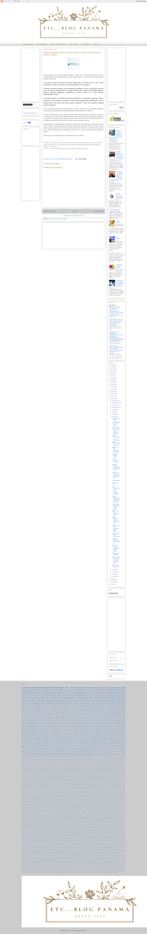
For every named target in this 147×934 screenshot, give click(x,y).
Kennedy (39, 709)
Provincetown (51, 836)
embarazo (54, 754)
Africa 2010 (37, 700)
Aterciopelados (92, 765)
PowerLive (119, 746)
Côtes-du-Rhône (49, 712)
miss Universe (122, 754)
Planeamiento (54, 723)
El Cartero (86, 787)
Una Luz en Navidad (107, 751)
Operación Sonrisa (87, 829)
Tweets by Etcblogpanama (30, 113)
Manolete (47, 818)
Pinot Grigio (32, 702)
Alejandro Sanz (37, 762)
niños (100, 695)
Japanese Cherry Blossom (118, 804)
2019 (112, 382)
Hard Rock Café (73, 739)
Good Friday (116, 796)
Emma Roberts (64, 788)
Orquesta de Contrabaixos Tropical (28, 830)
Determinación (24, 784)
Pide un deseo (100, 833)
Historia (108, 704)
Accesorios (69, 759)
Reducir (47, 748)
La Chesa (59, 810)
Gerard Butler (122, 737)
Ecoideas (53, 692)
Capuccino (60, 773)
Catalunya (90, 717)
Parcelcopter (66, 832)
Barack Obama (80, 767)
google (123, 687)
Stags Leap (80, 750)
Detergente (123, 782)
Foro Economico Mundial (103, 793)
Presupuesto (112, 835)
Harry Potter (80, 739)
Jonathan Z (106, 805)
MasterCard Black (103, 698)
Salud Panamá (121, 714)
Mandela (34, 818)
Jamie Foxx (101, 804)
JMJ (34, 804)
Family (115, 718)
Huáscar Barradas (87, 801)
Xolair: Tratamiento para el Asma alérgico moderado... (116, 490)
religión (30, 691)
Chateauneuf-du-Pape (27, 734)
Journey (53, 807)
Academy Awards (90, 728)
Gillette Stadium (48, 796)
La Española (69, 810)
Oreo (109, 829)
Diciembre (42, 784)
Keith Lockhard (101, 808)
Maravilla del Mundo (73, 818)
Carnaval (46, 704)
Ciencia (97, 702)
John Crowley (84, 805)
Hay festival (80, 799)
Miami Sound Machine (39, 822)
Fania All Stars (112, 790)
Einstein (82, 787)
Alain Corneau (77, 760)
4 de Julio (85, 715)
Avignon (109, 765)
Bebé (39, 692)
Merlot (39, 706)
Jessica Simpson (57, 805)
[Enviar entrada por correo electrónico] (76, 159)
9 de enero (87, 757)
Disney (82, 784)
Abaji (42, 759)
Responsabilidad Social (59, 706)
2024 (112, 370)
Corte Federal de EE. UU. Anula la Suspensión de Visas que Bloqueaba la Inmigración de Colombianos (116, 322)
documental (65, 726)
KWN (89, 700)
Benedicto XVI (93, 711)
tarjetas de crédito (43, 728)
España (30, 692)
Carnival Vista (66, 732)
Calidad (99, 771)
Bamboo (37, 767)
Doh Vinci (102, 784)
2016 (112, 389)
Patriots (123, 700)
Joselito (27, 807)
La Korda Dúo (90, 810)
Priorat (123, 746)
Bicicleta (44, 731)
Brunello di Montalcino (107, 711)
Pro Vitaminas (32, 836)
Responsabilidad (88, 723)
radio (36, 756)
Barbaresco (85, 767)
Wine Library (78, 753)
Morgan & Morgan (84, 824)
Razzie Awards (72, 838)
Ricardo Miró (69, 748)
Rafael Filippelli (25, 838)
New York (60, 703)
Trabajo (33, 698)
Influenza (100, 739)
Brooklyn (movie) (100, 770)
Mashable (100, 819)
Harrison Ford (62, 799)
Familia (71, 687)
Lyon (36, 816)
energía (75, 726)
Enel (83, 704)
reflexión (24, 705)
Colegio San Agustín (83, 777)
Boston (82, 694)
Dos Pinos (53, 736)
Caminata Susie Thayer (36, 773)
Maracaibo (67, 818)
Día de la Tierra (77, 736)
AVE (38, 759)
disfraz (50, 754)
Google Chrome (37, 798)
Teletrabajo (35, 715)
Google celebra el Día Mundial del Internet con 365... (116, 498)
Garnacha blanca (56, 720)
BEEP (120, 765)
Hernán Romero (103, 799)
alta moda (97, 753)
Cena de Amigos (57, 698)
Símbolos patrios (106, 750)
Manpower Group (80, 691)
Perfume (58, 709)
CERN (63, 771)
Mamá (96, 698)
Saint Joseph (114, 748)
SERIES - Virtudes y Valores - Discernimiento (116, 520)
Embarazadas (25, 692)
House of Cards (78, 801)
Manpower (35, 692)
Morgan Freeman (86, 743)
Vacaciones (121, 689)
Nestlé (25, 827)
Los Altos (46, 815)
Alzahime (95, 762)
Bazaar (111, 767)
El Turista (32, 788)
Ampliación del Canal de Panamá (38, 729)
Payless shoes (25, 702)
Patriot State (41, 746)
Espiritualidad (82, 698)
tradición (81, 715)
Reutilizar (116, 714)
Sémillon (123, 723)
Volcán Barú (57, 753)
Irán (22, 804)
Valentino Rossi (87, 725)
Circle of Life (105, 776)
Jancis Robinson (110, 804)
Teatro (86, 709)
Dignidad (68, 784)
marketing (70, 694)
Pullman (67, 836)
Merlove (23, 822)
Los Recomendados (120, 704)
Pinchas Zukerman (80, 746)
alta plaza (102, 753)
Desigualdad (112, 782)
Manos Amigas (52, 818)
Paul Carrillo (47, 746)
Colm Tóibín (106, 777)
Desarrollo (38, 736)
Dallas (107, 734)
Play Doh (28, 835)
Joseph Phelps (32, 807)
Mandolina (39, 818)
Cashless (29, 774)
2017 (112, 386)
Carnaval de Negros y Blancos (50, 732)
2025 (112, 368)
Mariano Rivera (112, 818)
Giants (36, 796)
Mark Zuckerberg (31, 743)
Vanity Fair (31, 753)
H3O (27, 799)
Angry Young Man (61, 763)
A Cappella (100, 757)
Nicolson (67, 827)
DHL (74, 704)
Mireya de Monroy (91, 822)
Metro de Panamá (31, 822)
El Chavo (90, 787)
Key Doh (117, 808)
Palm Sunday (115, 830)
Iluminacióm (64, 802)
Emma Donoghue (58, 788)
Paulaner (107, 832)
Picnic (96, 833)
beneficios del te (33, 726)
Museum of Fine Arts (100, 743)
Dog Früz (98, 784)
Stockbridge (82, 709)
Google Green (48, 798)
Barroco (95, 767)
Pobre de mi (110, 746)
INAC (26, 695)
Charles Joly (119, 774)
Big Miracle (62, 768)
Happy (44, 799)
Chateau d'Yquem (112, 717)
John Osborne (90, 805)
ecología (102, 689)
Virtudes (75, 689)
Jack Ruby (59, 804)
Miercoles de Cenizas (67, 822)
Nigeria (72, 827)
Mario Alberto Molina (40, 819)
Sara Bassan (30, 750)
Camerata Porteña (94, 731)
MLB (50, 816)
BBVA (117, 765)
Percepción (38, 833)
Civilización (110, 776)
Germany (23, 796)
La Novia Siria (101, 810)
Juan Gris (78, 807)
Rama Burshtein (49, 838)
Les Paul (54, 813)
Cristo (91, 734)
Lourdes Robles (75, 815)
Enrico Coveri (92, 788)
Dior (71, 784)
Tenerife (39, 725)
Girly (34, 739)
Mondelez (43, 824)
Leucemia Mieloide (50, 714)
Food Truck (74, 793)
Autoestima (58, 711)
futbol (66, 694)
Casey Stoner (24, 774)
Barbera (89, 767)
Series (40, 687)
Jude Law (97, 807)
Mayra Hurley (46, 821)
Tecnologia (29, 715)
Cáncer (68, 698)
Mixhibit (107, 822)
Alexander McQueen (113, 728)
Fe (118, 718)
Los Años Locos (57, 815)
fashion (29, 694)
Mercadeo (106, 821)
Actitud (79, 759)
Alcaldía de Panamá (113, 760)
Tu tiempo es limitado (66, 725)
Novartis (110, 700)
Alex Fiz (45, 762)
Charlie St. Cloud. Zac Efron (36, 776)
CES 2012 (73, 731)
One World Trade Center (79, 829)
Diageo (96, 689)
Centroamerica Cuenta (74, 774)
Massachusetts (88, 694)
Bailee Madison (28, 767)
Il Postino (59, 802)
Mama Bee (24, 818)
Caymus (60, 774)
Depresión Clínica (31, 736)
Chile (47, 708)
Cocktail (50, 777)
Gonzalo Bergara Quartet (74, 720)
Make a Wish (97, 816)
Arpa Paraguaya (45, 765)
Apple (52, 697)
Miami (66, 743)
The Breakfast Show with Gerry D (44, 751)
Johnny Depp (58, 740)
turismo (40, 689)
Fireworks (52, 793)
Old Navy (40, 745)
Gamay (93, 708)
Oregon (106, 829)
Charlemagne (104, 732)
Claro (32, 712)
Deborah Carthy (86, 782)
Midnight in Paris (59, 822)
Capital (111, 731)
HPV (34, 799)
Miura (105, 822)
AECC (121, 757)
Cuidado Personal (70, 700)
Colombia (35, 689)
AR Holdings (32, 759)
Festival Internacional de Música (103, 791)
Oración (60, 745)
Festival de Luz (122, 791)
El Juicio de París (106, 787)
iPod (81, 754)
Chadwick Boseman (99, 774)
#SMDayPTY (104, 756)
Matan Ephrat (112, 819)
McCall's (50, 821)
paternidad (122, 726)
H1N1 (24, 799)
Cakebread (85, 771)
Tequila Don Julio (26, 751)
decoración (34, 754)
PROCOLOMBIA (121, 697)
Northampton (32, 745)
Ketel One (113, 695)
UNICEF (100, 751)
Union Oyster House (116, 751)
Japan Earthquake (38, 714)
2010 (112, 582)
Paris (53, 706)
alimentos (98, 692)
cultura (54, 689)
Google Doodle (64, 692)
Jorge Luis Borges (112, 805)
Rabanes (95, 836)
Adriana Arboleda (119, 759)
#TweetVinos (77, 694)
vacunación (83, 756)
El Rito (123, 787)
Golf (66, 739)
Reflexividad (105, 838)
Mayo (42, 821)
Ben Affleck (39, 768)
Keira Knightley (95, 808)
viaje (89, 691)
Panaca (27, 832)
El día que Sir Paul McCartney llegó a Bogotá (115, 528)
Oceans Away (31, 829)
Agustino (60, 760)
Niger (70, 827)
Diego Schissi (46, 784)
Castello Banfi (84, 717)
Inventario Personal (101, 802)
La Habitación (84, 810)
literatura (118, 709)
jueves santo (93, 726)
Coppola (65, 779)
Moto (104, 722)
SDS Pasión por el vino (104, 748)
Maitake (92, 816)
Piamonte (83, 833)
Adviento (97, 728)
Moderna (123, 822)
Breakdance (81, 770)
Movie (42, 706)
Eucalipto (70, 790)
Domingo (82, 718)
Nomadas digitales (80, 827)
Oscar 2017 (65, 830)
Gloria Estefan (54, 739)
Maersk (82, 816)
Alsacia (74, 762)
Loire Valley (75, 742)
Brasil (44, 708)
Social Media (49, 702)
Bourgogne (54, 731)
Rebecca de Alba (85, 838)
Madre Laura (78, 816)
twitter (31, 705)
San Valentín (29, 697)
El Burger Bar (99, 718)
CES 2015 (74, 717)
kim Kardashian (71, 715)
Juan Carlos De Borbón (59, 807)
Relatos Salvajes (122, 838)
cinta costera (95, 695)
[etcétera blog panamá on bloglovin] (116, 670)
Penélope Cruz (33, 833)
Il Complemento (54, 802)
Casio (43, 774)
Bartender (99, 767)
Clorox (50, 734)
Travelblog (81, 751)
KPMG (59, 808)
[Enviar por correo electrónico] (79, 159)
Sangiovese (42, 702)
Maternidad (48, 694)
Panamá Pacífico (121, 745)
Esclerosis (33, 790)
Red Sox (76, 723)
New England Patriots (51, 703)
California (103, 771)
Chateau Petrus (121, 732)
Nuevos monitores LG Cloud (115, 461)
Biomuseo (87, 768)
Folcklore (64, 793)
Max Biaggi (27, 821)
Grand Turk (67, 798)
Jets (71, 805)
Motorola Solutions (99, 824)
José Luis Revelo (47, 807)
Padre (110, 745)
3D (54, 728)
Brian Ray (60, 731)
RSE (92, 836)
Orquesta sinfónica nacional (74, 745)
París (92, 714)
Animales (66, 763)
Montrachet (79, 743)
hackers (64, 754)
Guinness (115, 798)
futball (114, 709)
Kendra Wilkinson (93, 740)
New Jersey (38, 827)
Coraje (47, 718)
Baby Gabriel (41, 704)
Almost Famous (69, 762)
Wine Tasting (39, 697)
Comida (64, 698)
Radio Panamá (113, 836)
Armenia (40, 765)
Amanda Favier (100, 762)
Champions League (107, 774)
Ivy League (31, 804)
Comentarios (114, 660)
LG (42, 709)
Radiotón (118, 836)
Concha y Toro (42, 718)
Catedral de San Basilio (49, 774)
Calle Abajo (108, 771)
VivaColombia (47, 753)
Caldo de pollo (95, 771)
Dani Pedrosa (112, 734)
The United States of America (48, 725)
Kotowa (31, 810)
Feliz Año (90, 712)
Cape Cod (87, 702)
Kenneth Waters (112, 808)
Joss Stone (42, 807)
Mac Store (60, 816)
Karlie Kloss (79, 808)
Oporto (93, 829)
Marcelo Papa (91, 818)
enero (114, 576)
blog (99, 703)
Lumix (112, 697)
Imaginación (68, 802)
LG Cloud (53, 810)
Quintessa (89, 836)
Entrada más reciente (49, 211)
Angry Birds (55, 763)
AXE (40, 759)
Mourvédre (92, 743)
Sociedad (60, 750)
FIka (49, 737)
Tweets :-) (96, 44)
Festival (94, 712)
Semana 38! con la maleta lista (115, 535)
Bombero (45, 770)
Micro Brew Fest (72, 743)
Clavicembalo (120, 776)
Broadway (94, 770)
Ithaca (24, 804)
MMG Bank (53, 816)
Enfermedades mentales (119, 736)
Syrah (53, 702)
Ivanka (27, 804)
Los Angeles (51, 815)
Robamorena (82, 748)
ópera (90, 756)
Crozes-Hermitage (97, 734)
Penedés (23, 833)
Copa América (76, 734)
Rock (84, 695)
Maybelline (39, 821)
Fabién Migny (97, 790)
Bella (35, 768)
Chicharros (60, 776)
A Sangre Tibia (78, 728)
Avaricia (29, 717)
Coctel (53, 734)
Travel (71, 702)
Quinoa (85, 836)
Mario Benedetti (48, 819)
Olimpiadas (34, 723)
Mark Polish (59, 819)
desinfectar (39, 754)
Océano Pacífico (45, 829)
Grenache (75, 798)
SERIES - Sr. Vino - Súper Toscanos (116, 444)
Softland (119, 723)
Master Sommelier (106, 819)
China (49, 708)
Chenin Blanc (44, 776)
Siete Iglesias (46, 750)
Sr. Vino (66, 689)
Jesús (41, 722)
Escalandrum (25, 737)
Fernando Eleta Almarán (61, 791)
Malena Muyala (119, 816)
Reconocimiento (96, 838)
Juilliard (63, 740)
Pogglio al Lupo (55, 835)
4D (83, 757)
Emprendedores (106, 718)
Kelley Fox (106, 808)
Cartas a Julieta (118, 221)
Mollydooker (26, 824)
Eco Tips (58, 692)
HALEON (30, 799)
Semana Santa (105, 694)
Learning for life (37, 742)
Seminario (77, 709)
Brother (64, 731)
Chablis (94, 717)
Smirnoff (115, 723)
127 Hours (52, 757)
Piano (74, 746)
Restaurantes (69, 706)
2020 (112, 379)
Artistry (51, 729)
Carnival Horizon (53, 704)
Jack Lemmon (54, 804)
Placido (105, 746)
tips (33, 711)
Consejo (48, 779)
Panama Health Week (33, 832)
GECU (67, 695)
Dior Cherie (74, 784)
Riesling (74, 748)
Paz (72, 703)
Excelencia (79, 790)
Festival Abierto (76, 791)
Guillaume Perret (106, 798)
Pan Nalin (23, 832)
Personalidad (64, 709)
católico (30, 695)
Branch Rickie (73, 770)
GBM (90, 708)
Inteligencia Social (121, 712)
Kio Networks (100, 740)
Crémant (123, 779)
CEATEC (57, 771)
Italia (69, 692)
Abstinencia (64, 759)
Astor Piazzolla (77, 702)
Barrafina (112, 729)
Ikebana (49, 802)
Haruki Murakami (68, 799)
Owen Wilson (78, 830)
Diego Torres (60, 784)
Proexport (24, 689)
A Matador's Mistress (115, 757)
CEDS (61, 771)
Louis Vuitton (69, 815)
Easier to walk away (115, 785)
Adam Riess (83, 759)
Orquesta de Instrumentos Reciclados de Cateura (45, 830)
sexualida (47, 756)
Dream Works (35, 785)
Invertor (110, 802)
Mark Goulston (54, 819)
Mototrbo (105, 824)
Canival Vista (107, 731)
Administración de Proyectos (110, 759)
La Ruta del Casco (117, 810)
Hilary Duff (121, 799)
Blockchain (123, 768)
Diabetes (56, 712)
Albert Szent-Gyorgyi (96, 760)
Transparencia (75, 751)
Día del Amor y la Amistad (93, 697)
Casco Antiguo (122, 773)
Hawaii (76, 799)
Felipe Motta (84, 712)
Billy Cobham (72, 768)
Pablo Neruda (106, 745)
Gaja (88, 737)
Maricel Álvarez (122, 818)
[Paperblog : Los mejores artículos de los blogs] (27, 123)
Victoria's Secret (94, 725)
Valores (48, 689)
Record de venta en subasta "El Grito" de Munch (115, 548)
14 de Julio (56, 757)
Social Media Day (53, 750)
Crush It (116, 779)
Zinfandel (123, 725)
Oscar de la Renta (85, 745)
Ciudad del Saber (28, 718)
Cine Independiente (46, 692)
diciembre (115, 400)
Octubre (29, 723)
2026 (112, 365)
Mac (45, 709)
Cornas (76, 779)
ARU (36, 759)
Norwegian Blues (96, 827)
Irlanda (120, 739)
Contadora (61, 779)
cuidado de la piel (104, 709)
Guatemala (96, 798)
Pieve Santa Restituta (112, 833)
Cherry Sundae (50, 776)
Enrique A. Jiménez (99, 788)
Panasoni (49, 832)
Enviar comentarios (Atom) (77, 215)
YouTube (119, 725)
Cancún (49, 773)
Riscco (79, 703)
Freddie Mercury (116, 793)
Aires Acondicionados (67, 760)
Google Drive (42, 798)
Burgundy (60, 697)
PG (93, 830)
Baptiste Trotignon (72, 767)
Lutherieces (29, 816)
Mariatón (117, 818)
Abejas (53, 759)
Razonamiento (66, 838)
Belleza (81, 689)
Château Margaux (83, 776)
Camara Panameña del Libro (83, 731)
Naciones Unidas (109, 722)
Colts (37, 718)
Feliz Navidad (122, 718)
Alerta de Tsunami (103, 728)
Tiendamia (61, 751)
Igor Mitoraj (41, 802)
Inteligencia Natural (89, 802)
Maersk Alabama (87, 816)
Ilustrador (119, 720)
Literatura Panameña (65, 742)
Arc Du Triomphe (30, 765)
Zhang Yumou (92, 753)
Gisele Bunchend (71, 796)
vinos (79, 687)
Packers (96, 830)
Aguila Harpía (48, 760)
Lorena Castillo (41, 815)
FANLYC (46, 737)
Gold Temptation (105, 796)
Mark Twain (64, 819)
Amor (34, 691)
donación (110, 709)
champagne (109, 706)
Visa (42, 753)
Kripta (39, 810)
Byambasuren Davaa (48, 771)
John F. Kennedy (47, 722)
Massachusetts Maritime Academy (29, 706)
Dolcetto (105, 784)
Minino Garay (85, 822)
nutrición (48, 695)
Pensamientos (62, 746)
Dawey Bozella (61, 782)
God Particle (91, 796)
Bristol (91, 770)
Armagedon (36, 765)
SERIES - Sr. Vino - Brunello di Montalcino (115, 449)
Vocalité (52, 753)
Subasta (100, 750)
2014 (112, 393)
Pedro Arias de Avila (119, 832)
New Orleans (122, 722)
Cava (56, 774)
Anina (74, 763)
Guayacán (101, 798)
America (123, 728)
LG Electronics (73, 695)
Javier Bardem (51, 740)
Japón (101, 697)
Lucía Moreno (98, 815)
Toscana (92, 703)
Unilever (123, 698)
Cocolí (62, 777)
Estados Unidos (91, 698)
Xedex (82, 753)
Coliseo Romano (100, 777)
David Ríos (55, 782)
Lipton (117, 813)
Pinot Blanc (119, 833)
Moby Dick (120, 822)
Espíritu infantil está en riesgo (116, 424)
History (93, 739)
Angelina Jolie (47, 711)
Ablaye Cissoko (98, 715)
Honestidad (108, 712)
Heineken (103, 712)
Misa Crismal (98, 822)
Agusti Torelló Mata (54, 760)
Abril (61, 759)
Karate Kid (74, 808)
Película (96, 714)
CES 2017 (67, 771)
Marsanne (48, 743)
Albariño (104, 715)
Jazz (44, 689)
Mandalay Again (29, 818)
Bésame (65, 717)
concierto (91, 689)
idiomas (87, 726)
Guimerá (111, 798)
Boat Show (37, 770)
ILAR (119, 801)
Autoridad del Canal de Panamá (69, 711)
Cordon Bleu (72, 779)
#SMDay (100, 756)
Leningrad (30, 813)
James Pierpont (88, 804)
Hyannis (93, 801)
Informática (105, 739)
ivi (83, 754)
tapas (37, 728)
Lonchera (80, 742)
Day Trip (66, 782)
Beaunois (28, 731)
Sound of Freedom (72, 750)
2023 (112, 372)
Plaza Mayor (32, 835)
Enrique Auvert (106, 788)
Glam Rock (98, 704)
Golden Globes (61, 739)
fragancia (80, 726)
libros (85, 754)
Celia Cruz (90, 732)
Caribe (120, 711)
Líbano (41, 816)
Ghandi (33, 796)
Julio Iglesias (24, 808)
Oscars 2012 (99, 745)
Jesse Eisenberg (50, 805)
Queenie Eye (71, 836)
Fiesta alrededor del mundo (33, 793)
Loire (71, 742)
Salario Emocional (119, 194)
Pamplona (114, 745)
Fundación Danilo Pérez (46, 720)
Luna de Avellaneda (121, 815)
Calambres (89, 771)
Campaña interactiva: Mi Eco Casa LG (116, 541)
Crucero (36, 694)
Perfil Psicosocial (47, 833)
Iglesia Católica (113, 720)
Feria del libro (78, 700)
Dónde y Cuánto (83, 785)
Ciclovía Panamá (93, 776)
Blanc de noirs (118, 768)
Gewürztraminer (29, 796)
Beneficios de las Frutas (36, 731)
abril (113, 569)
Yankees (86, 753)
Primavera (71, 723)
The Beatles (87, 703)
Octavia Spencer (38, 829)
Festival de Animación (114, 791)
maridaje (123, 706)
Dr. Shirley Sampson (29, 785)
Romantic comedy (102, 723)
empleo (77, 692)
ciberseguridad (42, 726)
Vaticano (91, 709)
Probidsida (38, 836)
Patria (37, 746)
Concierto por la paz (43, 779)
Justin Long (48, 808)
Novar (113, 827)
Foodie (26, 720)
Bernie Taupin (57, 695)
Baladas (83, 711)
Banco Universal (51, 767)
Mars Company (42, 743)
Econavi (93, 718)
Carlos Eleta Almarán (79, 773)
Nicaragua (55, 827)
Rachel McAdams (100, 836)
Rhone (73, 706)
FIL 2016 (92, 790)
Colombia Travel (114, 692)
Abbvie (38, 711)
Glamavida (45, 739)
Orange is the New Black (99, 829)
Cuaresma (71, 708)
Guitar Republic (120, 798)
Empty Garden (82, 788)
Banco (46, 767)
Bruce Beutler (120, 770)
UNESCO (73, 725)
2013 (112, 396)
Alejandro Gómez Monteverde (27, 762)
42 (81, 757)
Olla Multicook (71, 829)
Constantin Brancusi (54, 779)
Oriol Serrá (65, 745)
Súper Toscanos (25, 725)
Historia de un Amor (32, 801)
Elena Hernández (37, 788)
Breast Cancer (48, 698)
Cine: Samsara (118, 237)
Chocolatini (67, 776)
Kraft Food (35, 810)
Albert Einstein (88, 760)
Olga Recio (66, 829)
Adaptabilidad (94, 759)
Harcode (54, 799)
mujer (37, 698)
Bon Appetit (49, 770)
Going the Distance (97, 796)
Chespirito (56, 776)
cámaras (29, 754)
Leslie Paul (58, 813)
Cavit (58, 774)
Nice (58, 827)
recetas (39, 756)
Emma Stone (70, 788)
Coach (36, 777)
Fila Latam (48, 793)
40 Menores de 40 (59, 728)
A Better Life (95, 757)
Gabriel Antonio (41, 694)
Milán (78, 822)
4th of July (67, 728)
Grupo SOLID (86, 798)
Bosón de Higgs (59, 770)
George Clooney (106, 737)
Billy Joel (99, 711)
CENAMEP (115, 711)
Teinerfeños (113, 750)
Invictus (113, 802)
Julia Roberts (69, 740)
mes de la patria (115, 754)
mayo (114, 416)
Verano (96, 703)
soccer (28, 705)
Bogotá (83, 702)
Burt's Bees (60, 717)
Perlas (56, 833)
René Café (81, 723)
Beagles (120, 767)
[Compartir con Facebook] (84, 159)
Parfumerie (75, 832)
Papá (30, 746)
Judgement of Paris (103, 807)
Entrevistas (86, 704)
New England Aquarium (31, 827)
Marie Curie (24, 819)
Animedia (70, 763)
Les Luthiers (50, 813)
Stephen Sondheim (87, 750)
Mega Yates (67, 821)
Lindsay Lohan (102, 813)
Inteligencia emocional (113, 739)
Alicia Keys (64, 762)
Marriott (36, 743)
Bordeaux (43, 700)
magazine (100, 726)
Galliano (92, 737)
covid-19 (73, 692)
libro (97, 726)
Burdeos (33, 771)
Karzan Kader (84, 808)
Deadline (80, 782)
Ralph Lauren (36, 838)
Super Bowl (89, 695)
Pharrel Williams (73, 833)
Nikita (75, 827)
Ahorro (25, 708)
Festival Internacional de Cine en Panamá (87, 791)
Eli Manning (43, 788)
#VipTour (118, 756)
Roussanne (96, 748)
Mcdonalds (55, 821)
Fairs (108, 790)
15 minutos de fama (63, 757)
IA (108, 720)
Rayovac (61, 838)
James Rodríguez (95, 804)
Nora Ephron (90, 827)
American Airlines (26, 729)
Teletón (40, 715)
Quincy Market (77, 836)
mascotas (97, 754)
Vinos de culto (102, 725)
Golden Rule (110, 796)
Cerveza (86, 774)
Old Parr (55, 829)
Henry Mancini (89, 799)
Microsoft (24, 691)
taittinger (57, 756)
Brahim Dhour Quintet (66, 770)
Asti (54, 729)
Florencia (61, 793)
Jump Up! (33, 808)
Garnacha (97, 708)
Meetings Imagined (61, 821)
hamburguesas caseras (71, 754)
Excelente (34, 737)
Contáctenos (85, 44)
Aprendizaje (114, 763)
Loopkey (34, 815)
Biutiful (93, 768)
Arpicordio (51, 765)
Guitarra (113, 702)
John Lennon (27, 709)
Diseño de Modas (74, 698)
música (34, 687)
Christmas (28, 712)
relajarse (27, 728)
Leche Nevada (106, 697)
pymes (23, 728)
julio (113, 412)
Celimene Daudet (66, 774)
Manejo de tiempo (113, 742)
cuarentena (49, 726)
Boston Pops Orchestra (33, 708)
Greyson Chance (80, 798)
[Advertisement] (73, 235)
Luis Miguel (91, 742)
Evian (73, 790)
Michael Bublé (47, 822)
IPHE (97, 739)
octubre (114, 405)
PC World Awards (89, 830)
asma (111, 753)
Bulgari (29, 771)
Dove (107, 702)
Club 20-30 (102, 702)
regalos (43, 756)
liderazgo (89, 754)
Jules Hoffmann (116, 807)
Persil (64, 833)
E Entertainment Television (92, 785)
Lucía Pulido (103, 815)
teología (61, 756)
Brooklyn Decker (107, 770)
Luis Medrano (109, 815)
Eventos (112, 718)
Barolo (92, 767)
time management (67, 756)
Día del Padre (88, 718)
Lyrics (39, 816)
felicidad (112, 703)
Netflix (114, 743)
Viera (94, 709)
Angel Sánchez (34, 763)
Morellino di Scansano (76, 824)
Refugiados (110, 838)
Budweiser (26, 771)
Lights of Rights (93, 813)
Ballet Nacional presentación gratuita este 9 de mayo (116, 560)
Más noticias (112, 357)
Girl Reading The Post (63, 796)
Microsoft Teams (53, 822)
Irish (124, 802)
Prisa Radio (28, 748)
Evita (76, 790)
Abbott (84, 728)
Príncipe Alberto (57, 836)
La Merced (96, 810)
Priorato (23, 748)
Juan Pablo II (34, 709)
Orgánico (112, 829)
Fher (26, 793)
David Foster (43, 782)
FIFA (109, 702)
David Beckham (37, 782)
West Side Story (70, 753)
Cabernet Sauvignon (51, 700)
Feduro (26, 791)
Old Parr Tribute (60, 829)
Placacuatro (24, 835)
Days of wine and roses (73, 782)
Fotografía (30, 720)
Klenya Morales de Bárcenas (110, 740)
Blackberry (50, 717)
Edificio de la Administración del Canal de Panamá (46, 787)
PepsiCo (68, 746)
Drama (58, 736)
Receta (37, 702)
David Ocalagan (49, 782)
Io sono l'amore (119, 802)
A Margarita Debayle (107, 757)
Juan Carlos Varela (68, 807)
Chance (112, 774)
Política (115, 746)
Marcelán (96, 818)
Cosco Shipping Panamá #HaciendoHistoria (101, 779)
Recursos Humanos (97, 694)
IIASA (117, 801)
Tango (34, 697)
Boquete (55, 717)
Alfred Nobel (58, 762)
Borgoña (56, 697)
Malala (107, 816)
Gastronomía (93, 704)
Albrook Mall (110, 715)
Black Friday (45, 717)
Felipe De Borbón (31, 791)
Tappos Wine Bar (33, 725)
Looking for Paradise (28, 815)
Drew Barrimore (41, 785)
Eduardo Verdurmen (67, 787)
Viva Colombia (92, 706)
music (67, 687)
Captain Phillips (35, 732)
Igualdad (45, 802)
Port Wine (87, 835)
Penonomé (27, 833)
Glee (49, 739)
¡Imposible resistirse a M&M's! (119, 266)
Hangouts (98, 712)
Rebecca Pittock (78, 838)
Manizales (43, 818)
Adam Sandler (88, 759)
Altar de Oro (83, 762)
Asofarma (53, 711)
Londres (120, 813)
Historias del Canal (39, 801)
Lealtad (31, 742)
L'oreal (119, 740)
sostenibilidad (33, 728)
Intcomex (34, 722)
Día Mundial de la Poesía (63, 785)
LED (49, 810)
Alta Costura (78, 762)
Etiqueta (61, 790)
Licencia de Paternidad (85, 813)
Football (63, 695)
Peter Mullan (67, 833)
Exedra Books (40, 737)
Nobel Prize (24, 723)
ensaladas (59, 754)
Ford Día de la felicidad (88, 793)
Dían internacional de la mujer (74, 785)
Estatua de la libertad (46, 790)
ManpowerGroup (74, 714)
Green (71, 798)
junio (113, 414)
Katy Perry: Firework (114, 253)
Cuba (44, 712)
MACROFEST (100, 742)
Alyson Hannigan (89, 762)
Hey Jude (108, 799)
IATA (107, 801)
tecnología (26, 687)
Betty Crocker (57, 768)
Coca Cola (58, 708)
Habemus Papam (39, 799)
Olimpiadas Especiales (48, 745)
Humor (82, 801)
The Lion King (55, 751)
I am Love (97, 801)
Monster (52, 824)
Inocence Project (78, 802)
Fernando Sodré (69, 791)
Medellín (36, 703)
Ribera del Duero (61, 748)
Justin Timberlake (54, 808)
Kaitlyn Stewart (64, 808)
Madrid (61, 714)
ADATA (90, 715)
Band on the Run (58, 767)
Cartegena (103, 773)
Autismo (64, 729)
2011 (112, 579)
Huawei (106, 720)
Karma (87, 740)
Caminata (101, 731)
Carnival (60, 732)
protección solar (30, 756)
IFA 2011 (109, 801)
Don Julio (116, 784)
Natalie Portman (109, 743)
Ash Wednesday (79, 765)
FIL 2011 (88, 790)
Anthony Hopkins (84, 763)
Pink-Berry (90, 746)
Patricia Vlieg (93, 832)
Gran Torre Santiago (61, 798)
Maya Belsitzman (33, 821)
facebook (45, 697)
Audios (101, 765)
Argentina (118, 691)
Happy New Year (49, 799)
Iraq (123, 802)
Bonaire (53, 770)
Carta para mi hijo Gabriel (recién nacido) (115, 506)
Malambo (110, 816)
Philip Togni (79, 833)
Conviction (70, 734)
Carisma (41, 732)
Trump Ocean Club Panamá (90, 751)
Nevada (110, 698)
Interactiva (95, 802)
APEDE (27, 759)
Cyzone (104, 734)
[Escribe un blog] (81, 159)
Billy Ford (77, 768)
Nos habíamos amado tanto (106, 827)
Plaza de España (38, 835)
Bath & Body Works (105, 767)
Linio (114, 704)
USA (114, 691)
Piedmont (105, 833)
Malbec (114, 816)
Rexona (75, 703)
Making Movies (103, 816)
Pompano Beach (73, 835)
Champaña (92, 702)
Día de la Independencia (66, 736)
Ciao (88, 776)
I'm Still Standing (102, 801)
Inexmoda (123, 708)
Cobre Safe (47, 777)
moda (71, 689)
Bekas (26, 768)
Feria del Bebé (52, 791)
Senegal (35, 750)
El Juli (111, 787)
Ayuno (115, 765)
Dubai (46, 785)
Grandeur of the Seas (92, 720)
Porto (91, 835)
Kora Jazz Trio (27, 810)
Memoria (92, 821)
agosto (114, 409)
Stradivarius (95, 750)
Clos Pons (28, 777)
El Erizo (93, 787)
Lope (37, 815)
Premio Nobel (104, 714)
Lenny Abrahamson (36, 813)
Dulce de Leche (50, 785)
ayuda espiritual (25, 726)
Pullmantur (54, 694)
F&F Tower (84, 790)
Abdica (50, 759)
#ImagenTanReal (95, 756)
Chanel (115, 774)
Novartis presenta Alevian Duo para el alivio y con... (116, 467)
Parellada (71, 832)
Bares (108, 729)
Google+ (104, 704)
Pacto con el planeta (108, 830)
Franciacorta (110, 793)
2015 (112, 391)
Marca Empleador (84, 818)
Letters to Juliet (64, 813)
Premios (101, 835)
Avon (112, 765)
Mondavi (31, 824)
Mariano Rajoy (106, 818)
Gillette (31, 739)
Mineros (81, 822)
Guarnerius (91, 798)
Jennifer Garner (43, 805)
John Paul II (95, 805)
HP (32, 799)
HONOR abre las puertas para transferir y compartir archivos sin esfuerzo (116, 284)
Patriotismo (98, 832)
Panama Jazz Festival (51, 709)
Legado (26, 813)
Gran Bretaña (54, 798)
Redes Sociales (61, 694)
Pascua (33, 746)
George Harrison (115, 737)
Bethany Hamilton (50, 768)
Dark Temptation (30, 782)
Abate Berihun (46, 759)
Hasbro (73, 799)
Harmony (57, 799)
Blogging (23, 770)
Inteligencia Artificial (120, 702)
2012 (112, 398)
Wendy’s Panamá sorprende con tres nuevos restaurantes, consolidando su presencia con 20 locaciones (116, 156)
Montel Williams (64, 824)
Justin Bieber (82, 740)
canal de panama (105, 692)
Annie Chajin (77, 763)
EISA (99, 785)
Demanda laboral (95, 782)
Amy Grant (123, 762)
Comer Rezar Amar (113, 777)
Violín (107, 725)
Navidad (115, 689)
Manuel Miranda (58, 818)
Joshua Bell (37, 807)
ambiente (107, 753)
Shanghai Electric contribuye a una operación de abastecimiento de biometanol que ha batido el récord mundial (116, 310)
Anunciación (96, 763)
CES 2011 (68, 731)
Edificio (33, 787)
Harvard (85, 739)
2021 (112, 377)
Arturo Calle (70, 765)
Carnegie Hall (86, 773)
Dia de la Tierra (32, 784)
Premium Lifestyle (106, 835)
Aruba (74, 765)
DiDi (28, 784)
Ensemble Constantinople (120, 788)
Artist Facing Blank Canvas (62, 765)
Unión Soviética (79, 725)
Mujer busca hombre (111, 824)
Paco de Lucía (101, 830)
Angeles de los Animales (42, 763)
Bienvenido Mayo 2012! (116, 566)
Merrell (26, 822)
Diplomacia (78, 784)
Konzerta (118, 687)
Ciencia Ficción (99, 776)
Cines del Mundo (106, 695)
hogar (78, 754)
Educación (92, 692)
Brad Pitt (40, 708)
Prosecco (42, 836)
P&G (83, 830)
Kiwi (124, 808)
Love (83, 815)
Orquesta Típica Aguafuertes (119, 829)
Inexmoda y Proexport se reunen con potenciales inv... (116, 475)
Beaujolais (87, 711)
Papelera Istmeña (54, 832)
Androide (23, 763)
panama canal (122, 703)
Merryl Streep (59, 743)
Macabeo (106, 742)
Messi (63, 743)
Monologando (47, 824)
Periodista (53, 833)
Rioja (78, 748)
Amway (42, 711)
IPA (121, 801)
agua (63, 715)
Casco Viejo (77, 697)
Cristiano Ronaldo (38, 712)
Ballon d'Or (33, 767)
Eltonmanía (105, 691)
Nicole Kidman (62, 827)
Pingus (86, 746)
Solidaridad (86, 706)
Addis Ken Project (100, 759)
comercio (119, 753)
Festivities (23, 793)
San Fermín (122, 748)
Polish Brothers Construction (64, 835)
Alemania (42, 762)
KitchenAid (121, 808)
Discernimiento (76, 718)
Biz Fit (96, 768)
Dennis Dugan (102, 782)
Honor (86, 689)
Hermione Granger (96, 799)
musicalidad (24, 711)
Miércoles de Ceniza (113, 822)
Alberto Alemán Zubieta (104, 760)
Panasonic (60, 687)
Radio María (107, 836)
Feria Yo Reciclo (63, 737)
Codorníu (72, 777)
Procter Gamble (35, 748)
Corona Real (80, 779)
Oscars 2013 (73, 830)
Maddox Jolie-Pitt (89, 722)
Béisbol (53, 771)
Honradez (72, 801)
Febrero (23, 791)
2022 (112, 375)
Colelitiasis (89, 777)
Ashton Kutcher (86, 765)
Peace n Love (112, 832)
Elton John (53, 691)
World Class (113, 694)
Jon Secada (101, 805)
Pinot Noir (24, 698)
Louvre (80, 815)
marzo (114, 572)
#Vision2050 (122, 756)
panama (82, 692)
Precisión (97, 835)
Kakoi (68, 808)
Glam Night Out (39, 739)
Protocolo (46, 836)
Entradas (113, 657)
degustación (25, 700)
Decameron (108, 689)
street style (52, 756)
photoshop (24, 756)
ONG (37, 745)
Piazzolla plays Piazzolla (90, 833)
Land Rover (27, 742)
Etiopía (57, 790)
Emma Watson (76, 788)
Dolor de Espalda (111, 784)
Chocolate (53, 708)
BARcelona (34, 717)
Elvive (47, 788)
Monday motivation (36, 824)
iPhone (84, 726)
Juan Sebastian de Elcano (90, 807)
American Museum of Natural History (110, 762)
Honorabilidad (67, 801)
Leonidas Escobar (43, 813)
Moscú (90, 824)
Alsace (119, 728)
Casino (40, 774)
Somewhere (65, 750)
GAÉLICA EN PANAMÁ (115, 554)
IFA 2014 (113, 801)
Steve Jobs (24, 715)
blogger (97, 709)
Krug (47, 810)
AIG (123, 757)
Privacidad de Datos (26, 836)
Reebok (101, 838)
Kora (22, 810)
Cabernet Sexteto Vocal (74, 771)
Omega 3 (56, 745)
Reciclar (29, 698)
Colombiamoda (65, 708)
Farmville (123, 790)
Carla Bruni (72, 773)
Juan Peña (82, 807)
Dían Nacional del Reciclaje (88, 736)
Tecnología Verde (68, 691)
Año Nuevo (42, 698)
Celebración (84, 732)
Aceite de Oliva (74, 759)
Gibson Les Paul (41, 796)
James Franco (82, 804)
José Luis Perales (69, 722)
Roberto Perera (89, 748)
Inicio (75, 211)
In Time (73, 802)
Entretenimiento (28, 790)
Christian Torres (77, 776)
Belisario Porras (31, 768)
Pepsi (99, 714)
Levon (68, 813)
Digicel (65, 784)
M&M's (95, 742)
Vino (86, 691)
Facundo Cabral (103, 790)
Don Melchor (121, 784)
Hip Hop (26, 801)
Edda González (29, 787)
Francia (110, 691)
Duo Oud (56, 785)
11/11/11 (47, 757)
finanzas (116, 703)
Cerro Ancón (81, 774)
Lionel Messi (108, 813)
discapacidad (115, 706)
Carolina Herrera (98, 773)
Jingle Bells (74, 805)
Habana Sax (101, 720)
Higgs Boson (116, 799)
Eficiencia (73, 787)
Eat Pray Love (103, 736)
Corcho (68, 779)
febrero (114, 574)
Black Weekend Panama (103, 768)
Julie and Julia (75, 740)
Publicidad (79, 695)
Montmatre (69, 824)
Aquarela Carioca (120, 763)
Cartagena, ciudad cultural (115, 455)
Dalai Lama (70, 718)
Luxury (33, 816)
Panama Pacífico (117, 700)
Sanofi (113, 698)
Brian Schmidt (87, 770)
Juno (39, 808)
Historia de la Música (43, 691)
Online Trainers (40, 723)
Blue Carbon (27, 770)
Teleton (118, 750)
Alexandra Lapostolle (52, 762)
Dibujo (38, 784)
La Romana (111, 810)
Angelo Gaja (49, 763)
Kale (71, 808)
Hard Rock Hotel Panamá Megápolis (108, 708)
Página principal (28, 44)
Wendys (98, 706)
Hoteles (119, 708)
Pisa (122, 833)
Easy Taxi (121, 785)
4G (84, 757)
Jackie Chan (63, 804)
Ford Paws (95, 793)
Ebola (124, 785)
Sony (82, 703)
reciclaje (29, 711)
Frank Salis (80, 737)
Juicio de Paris (110, 807)
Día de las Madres (62, 712)
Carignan (64, 773)
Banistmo (67, 767)
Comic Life (119, 777)
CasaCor (115, 773)
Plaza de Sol (45, 835)
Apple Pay (110, 763)
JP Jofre (37, 804)
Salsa (118, 748)
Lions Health (113, 813)
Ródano (69, 709)
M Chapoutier (46, 816)
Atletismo (57, 729)
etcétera (44, 695)
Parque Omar (48, 723)
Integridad (114, 712)
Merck (94, 722)
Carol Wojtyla (91, 773)
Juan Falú (74, 807)
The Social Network (114, 209)
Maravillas (79, 818)
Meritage (123, 821)
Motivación (97, 700)
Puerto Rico (62, 836)
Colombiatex (64, 734)
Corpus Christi (86, 779)
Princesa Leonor (118, 835)
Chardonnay (83, 697)
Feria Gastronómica (45, 791)
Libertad (57, 714)
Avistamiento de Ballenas (78, 729)
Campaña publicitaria (68, 697)
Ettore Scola (65, 790)
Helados (84, 799)
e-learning (71, 726)
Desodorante (118, 782)
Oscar (89, 714)
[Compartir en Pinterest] (85, 159)
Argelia (47, 729)
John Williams (54, 722)
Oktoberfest (50, 829)
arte (96, 687)
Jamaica (24, 703)
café (38, 726)
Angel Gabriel (28, 763)
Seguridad (118, 698)
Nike (28, 745)
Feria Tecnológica (55, 737)
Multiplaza (102, 700)
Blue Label (33, 770)
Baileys (79, 711)
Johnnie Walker (30, 703)
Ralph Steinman (43, 838)
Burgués (36, 771)
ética (87, 756)
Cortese (90, 779)
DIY (66, 718)
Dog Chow (94, 784)
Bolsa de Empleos (42, 44)
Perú (71, 746)
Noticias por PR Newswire (58, 44)
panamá (52, 687)
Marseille (88, 819)
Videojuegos (59, 715)
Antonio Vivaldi (90, 763)
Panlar (23, 746)
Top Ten (53, 715)
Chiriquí (23, 712)
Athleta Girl (97, 765)
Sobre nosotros (73, 44)
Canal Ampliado (45, 773)
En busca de (78, 704)
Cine (76, 687)
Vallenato (26, 753)
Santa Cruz (24, 750)
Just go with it (43, 808)
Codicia (34, 718)
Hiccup (112, 799)
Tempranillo (122, 750)
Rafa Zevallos (122, 836)
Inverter (38, 722)
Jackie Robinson (70, 804)
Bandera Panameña (102, 729)
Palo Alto (120, 830)
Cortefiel (82, 734)
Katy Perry (89, 808)
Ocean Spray (26, 829)
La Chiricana (64, 810)
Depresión (24, 736)
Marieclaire (28, 819)
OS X (122, 827)
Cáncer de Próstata (60, 718)
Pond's (78, 835)
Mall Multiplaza (66, 714)
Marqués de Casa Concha (72, 819)
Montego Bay (99, 722)
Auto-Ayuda (87, 692)
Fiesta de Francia (42, 793)
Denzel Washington (120, 734)
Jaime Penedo (76, 804)
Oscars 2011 (93, 745)
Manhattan (119, 742)
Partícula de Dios (87, 832)
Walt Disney (63, 753)
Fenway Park (38, 791)
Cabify (78, 717)
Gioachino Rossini (55, 796)
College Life (58, 734)
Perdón (42, 833)
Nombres (86, 827)
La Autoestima (116, 480)
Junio (37, 808)
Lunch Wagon (24, 816)
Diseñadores (77, 708)
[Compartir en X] (82, 159)
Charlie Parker (27, 776)
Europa (30, 737)
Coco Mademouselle (57, 777)
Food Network (69, 793)
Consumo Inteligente (96, 691)
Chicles (63, 776)
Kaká (111, 704)
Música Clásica (42, 703)
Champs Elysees (97, 732)
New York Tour (44, 827)
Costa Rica (112, 779)
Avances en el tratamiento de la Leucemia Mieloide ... (116, 430)
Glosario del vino (85, 796)
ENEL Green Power (104, 785)
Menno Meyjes (100, 821)
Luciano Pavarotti (80, 722)
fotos (49, 697)
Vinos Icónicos (37, 753)
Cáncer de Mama (68, 704)
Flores (23, 720)
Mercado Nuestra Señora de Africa (115, 821)
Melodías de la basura (85, 821)
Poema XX (50, 835)
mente (109, 754)
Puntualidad (110, 714)
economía (106, 703)
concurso (34, 695)
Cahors (81, 771)
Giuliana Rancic (78, 796)
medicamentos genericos (109, 726)
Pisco (124, 833)
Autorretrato (105, 765)
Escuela (37, 790)
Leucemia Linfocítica (54, 742)
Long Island (85, 742)
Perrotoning (60, 833)
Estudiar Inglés (77, 712)
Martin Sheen (92, 819)
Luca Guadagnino (91, 815)
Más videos (119, 357)
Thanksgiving (33, 751)
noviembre (115, 402)
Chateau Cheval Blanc (102, 717)
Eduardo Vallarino (59, 787)
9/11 (91, 757)
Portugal (93, 835)
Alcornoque (120, 760)
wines (52, 695)
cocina (102, 703)
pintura (29, 700)
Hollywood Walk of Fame (52, 801)
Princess (123, 835)
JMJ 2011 (28, 740)
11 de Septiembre (42, 757)
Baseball (39, 717)
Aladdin (72, 760)
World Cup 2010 (112, 725)
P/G (85, 830)
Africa (37, 760)
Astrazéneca (24, 717)
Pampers (123, 830)
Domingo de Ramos (46, 736)
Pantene (27, 746)
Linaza (98, 813)
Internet (120, 692)
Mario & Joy (33, 819)
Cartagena (62, 700)
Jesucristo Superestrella (65, 805)
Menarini (95, 821)
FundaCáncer (37, 720)
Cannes (53, 773)
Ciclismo (40, 734)
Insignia (83, 802)
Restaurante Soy (53, 748)
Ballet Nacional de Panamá (90, 729)
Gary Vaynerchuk (98, 737)
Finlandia (70, 737)
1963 (69, 757)
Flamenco (75, 737)
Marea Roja (101, 818)
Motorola (93, 824)
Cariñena (68, 773)
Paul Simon (103, 832)
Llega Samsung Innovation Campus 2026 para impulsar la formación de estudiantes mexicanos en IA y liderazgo (116, 349)
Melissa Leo (78, 821)
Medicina (53, 743)
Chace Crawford (91, 774)
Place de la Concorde (98, 746)
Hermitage (89, 739)
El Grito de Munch (98, 787)
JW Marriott (41, 804)
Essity (40, 790)
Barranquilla (117, 729)
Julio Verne (29, 808)
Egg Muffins (77, 787)
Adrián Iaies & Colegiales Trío (30, 760)
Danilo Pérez (24, 782)
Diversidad (86, 784)
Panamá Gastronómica (42, 832)
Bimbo (80, 768)
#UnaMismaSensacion (112, 756)
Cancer (58, 700)
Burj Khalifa (41, 771)
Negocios (119, 695)
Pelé (124, 832)
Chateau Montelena (113, 732)
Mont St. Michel (57, 824)
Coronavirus (52, 718)
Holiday (45, 801)
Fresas (85, 737)
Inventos (107, 802)
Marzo (97, 819)
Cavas (79, 732)
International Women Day (28, 714)
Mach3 (64, 816)
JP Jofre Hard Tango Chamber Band (39, 740)
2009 (112, 584)
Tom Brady (58, 725)
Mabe (57, 816)
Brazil (78, 770)
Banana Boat (42, 767)
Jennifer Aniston (37, 805)
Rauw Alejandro (56, 838)
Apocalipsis (105, 763)
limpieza (93, 754)
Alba (84, 760)
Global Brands (64, 720)
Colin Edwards (94, 777)
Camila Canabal (29, 773)
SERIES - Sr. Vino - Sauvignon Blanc (115, 513)
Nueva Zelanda (117, 827)
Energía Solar (70, 712)
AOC (93, 715)
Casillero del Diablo (35, 774)
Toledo (70, 751)
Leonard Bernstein (45, 742)
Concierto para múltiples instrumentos (31, 779)
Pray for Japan (65, 723)
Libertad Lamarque (74, 813)
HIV (68, 739)
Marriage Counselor (82, 819)
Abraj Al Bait (57, 759)
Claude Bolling (115, 776)
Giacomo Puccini (25, 739)
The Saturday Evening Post (62, 702)
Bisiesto (90, 768)
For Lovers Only (80, 793)
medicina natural (104, 754)
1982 (71, 757)
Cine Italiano (45, 734)
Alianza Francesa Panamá (119, 715)
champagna (103, 706)
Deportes (123, 691)
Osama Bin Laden (59, 830)
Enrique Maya (112, 788)
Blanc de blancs (111, 768)
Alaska (81, 760)
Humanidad (85, 700)
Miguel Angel (74, 822)
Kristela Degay (43, 810)
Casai (118, 773)
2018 (112, 384)
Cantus (56, 773)
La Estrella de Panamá (77, 810)
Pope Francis (82, 835)
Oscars (69, 830)
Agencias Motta (42, 760)
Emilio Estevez (51, 788)
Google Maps (83, 720)
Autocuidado (69, 729)
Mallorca (123, 816)
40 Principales (78, 757)
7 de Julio (72, 728)
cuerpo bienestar (56, 726)
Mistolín (102, 822)
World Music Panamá (104, 687)
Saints (72, 709)
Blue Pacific (49, 731)
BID (122, 765)
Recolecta (91, 838)
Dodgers (90, 784)
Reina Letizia (116, 838)
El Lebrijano (115, 787)
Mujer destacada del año (120, 824)
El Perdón (119, 787)
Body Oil (41, 770)
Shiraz (111, 723)
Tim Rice (66, 751)
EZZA (109, 785)
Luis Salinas (114, 815)
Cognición (76, 777)
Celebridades (60, 691)
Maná (63, 818)
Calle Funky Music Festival (116, 771)
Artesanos (55, 765)
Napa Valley (116, 722)
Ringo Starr (95, 723)
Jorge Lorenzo (61, 722)
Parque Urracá (81, 832)
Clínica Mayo (32, 777)
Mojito (23, 824)
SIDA (108, 723)
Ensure (23, 790)
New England (120, 743)
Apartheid (101, 763)
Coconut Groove (67, 777)
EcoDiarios (24, 787)
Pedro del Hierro (55, 746)
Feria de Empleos (84, 708)
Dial (36, 784)
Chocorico (72, 776)
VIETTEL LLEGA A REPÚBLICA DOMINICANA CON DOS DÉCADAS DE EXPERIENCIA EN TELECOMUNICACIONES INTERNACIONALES (116, 336)
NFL (107, 700)
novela (77, 715)
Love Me (86, 815)
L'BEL (44, 714)
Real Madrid (42, 748)
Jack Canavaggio (47, 804)
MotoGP (80, 714)
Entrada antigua (99, 211)
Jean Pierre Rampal (29, 805)
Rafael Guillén (31, 838)
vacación (74, 756)
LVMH (56, 810)
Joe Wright (79, 805)
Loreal (74, 722)
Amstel (119, 762)
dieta (61, 726)
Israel (23, 709)
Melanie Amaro (73, 821)
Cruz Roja (120, 779)
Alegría (124, 760)
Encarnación (87, 788)
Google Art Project (29, 798)
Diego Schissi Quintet (54, 784)
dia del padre (45, 754)
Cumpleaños (60, 704)
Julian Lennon (122, 807)
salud (45, 687)
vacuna (78, 756)
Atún (61, 729)
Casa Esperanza (74, 732)
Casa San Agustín (109, 773)
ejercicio (39, 695)
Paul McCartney (66, 703)
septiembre (115, 407)
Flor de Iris (57, 793)
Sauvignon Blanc (80, 706)
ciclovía (114, 753)
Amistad (35, 704)
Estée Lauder (53, 790)
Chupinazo (34, 734)
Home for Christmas (61, 801)
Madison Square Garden (70, 816)
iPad (120, 706)
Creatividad (87, 734)
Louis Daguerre (64, 815)
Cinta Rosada (119, 717)
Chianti (123, 711)
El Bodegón (110, 736)
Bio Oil (83, 768)
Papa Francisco (47, 706)
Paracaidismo (61, 832)
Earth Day (97, 736)
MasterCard (59, 689)
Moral (115, 697)
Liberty (79, 813)
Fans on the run (118, 790)
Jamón (105, 804)
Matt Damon (118, 819)
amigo (66, 715)
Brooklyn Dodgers (113, 770)
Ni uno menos (50, 827)
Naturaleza (85, 714)
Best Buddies (44, 768)
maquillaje (123, 709)
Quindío (82, 836)
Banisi (63, 767)
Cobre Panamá (41, 777)
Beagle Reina (115, 767)
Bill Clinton (67, 768)
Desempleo (107, 782)
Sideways (40, 750)
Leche (92, 700)
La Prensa (106, 810)
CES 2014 (69, 717)
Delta (90, 782)
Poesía (59, 723)
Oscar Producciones (88, 687)
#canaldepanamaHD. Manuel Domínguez (30, 757)
